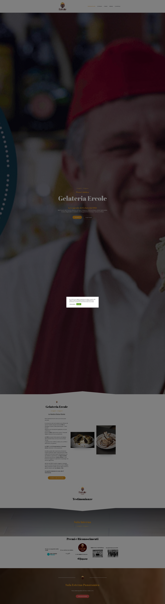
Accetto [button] (78, 304)
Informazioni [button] (72, 304)
